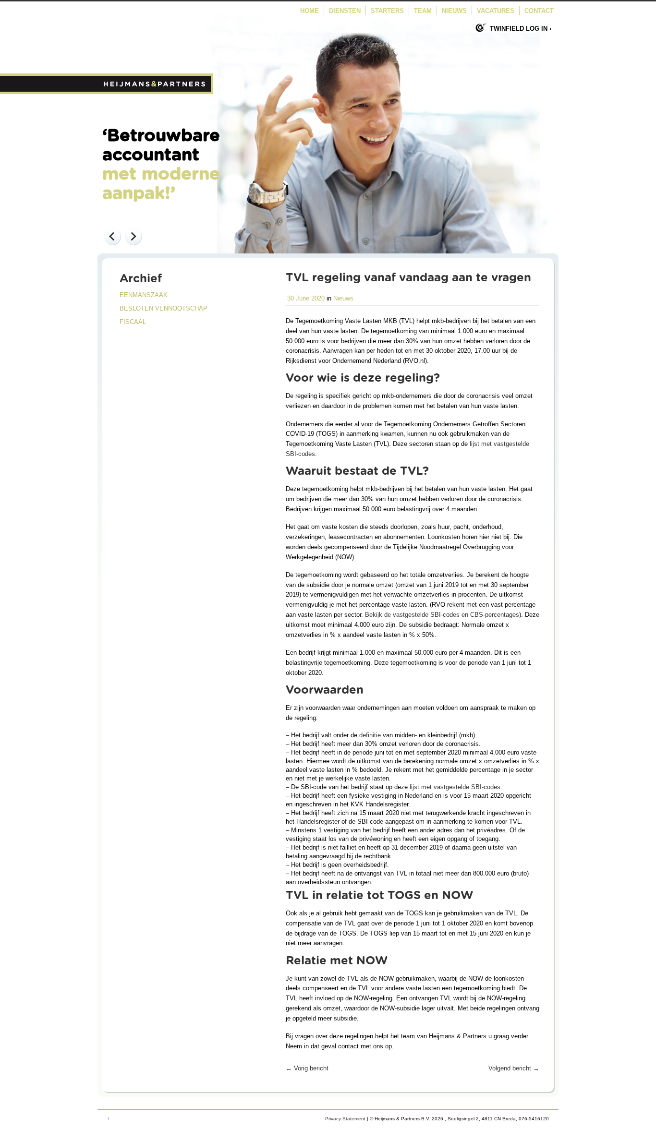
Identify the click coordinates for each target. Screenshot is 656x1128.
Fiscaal (133, 322)
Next (133, 236)
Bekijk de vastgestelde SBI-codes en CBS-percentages (442, 614)
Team (423, 10)
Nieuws (454, 10)
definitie (370, 735)
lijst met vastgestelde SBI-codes (455, 787)
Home (309, 10)
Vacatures (495, 10)
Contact (539, 10)
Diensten (345, 10)
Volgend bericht (513, 1068)
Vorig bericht (307, 1068)
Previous (111, 236)
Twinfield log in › (520, 28)
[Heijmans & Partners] (155, 92)
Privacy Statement (345, 1118)
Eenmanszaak (144, 295)
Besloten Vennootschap (163, 308)
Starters (387, 10)
